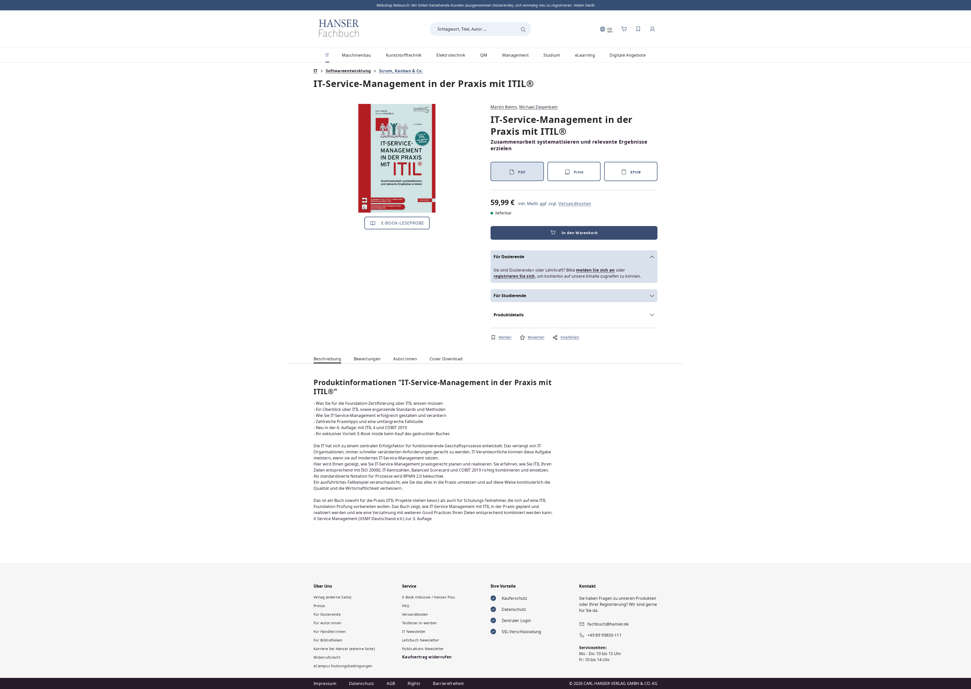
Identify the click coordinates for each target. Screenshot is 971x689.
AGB (391, 683)
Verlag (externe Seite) (332, 597)
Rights (414, 683)
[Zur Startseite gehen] (339, 28)
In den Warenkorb (580, 232)
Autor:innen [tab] (405, 359)
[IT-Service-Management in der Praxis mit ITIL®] (397, 158)
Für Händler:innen (330, 631)
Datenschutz (361, 683)
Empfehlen (570, 337)
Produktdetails (509, 315)
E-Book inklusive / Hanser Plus (428, 597)
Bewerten (536, 337)
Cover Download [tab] (446, 359)
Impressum (325, 683)
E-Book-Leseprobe (402, 223)
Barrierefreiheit (448, 683)
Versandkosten (575, 203)
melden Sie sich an (595, 270)
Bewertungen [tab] (367, 359)
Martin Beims (504, 107)
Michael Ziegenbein (538, 107)
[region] (397, 158)
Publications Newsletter (423, 648)
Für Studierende (510, 295)
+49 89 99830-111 (604, 635)
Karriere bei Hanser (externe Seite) (344, 648)
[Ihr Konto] (652, 29)
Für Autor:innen (327, 622)
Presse (319, 605)
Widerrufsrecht (327, 657)
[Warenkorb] (624, 29)
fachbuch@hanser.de (608, 624)
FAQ (405, 605)
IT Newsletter (414, 631)
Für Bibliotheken (328, 640)
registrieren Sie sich (514, 276)
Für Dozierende (509, 256)
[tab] (327, 358)
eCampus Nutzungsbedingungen (343, 665)
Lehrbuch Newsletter (420, 640)
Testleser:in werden (419, 622)
